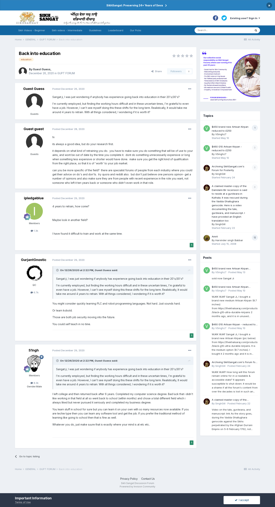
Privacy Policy (129, 478)
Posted (68, 88)
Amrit (215, 236)
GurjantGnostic (33, 260)
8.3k (36, 382)
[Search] (256, 30)
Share (157, 71)
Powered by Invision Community (137, 486)
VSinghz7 (220, 134)
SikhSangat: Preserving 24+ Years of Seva (134, 5)
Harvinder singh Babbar (229, 240)
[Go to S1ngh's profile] (34, 363)
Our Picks (135, 30)
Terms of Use (23, 502)
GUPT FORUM (66, 73)
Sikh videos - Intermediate (67, 30)
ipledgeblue (34, 198)
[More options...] (189, 89)
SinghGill (220, 173)
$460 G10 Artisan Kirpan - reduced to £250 (234, 324)
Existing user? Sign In (244, 18)
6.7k (36, 292)
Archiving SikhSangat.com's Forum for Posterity (234, 362)
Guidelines (95, 30)
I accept (243, 500)
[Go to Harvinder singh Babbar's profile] (207, 238)
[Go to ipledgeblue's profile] (34, 211)
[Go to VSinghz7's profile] (207, 128)
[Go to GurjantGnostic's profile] (34, 273)
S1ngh (34, 350)
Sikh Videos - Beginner (31, 30)
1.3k (35, 230)
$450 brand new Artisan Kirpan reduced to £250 (230, 269)
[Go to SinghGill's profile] (207, 168)
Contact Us (148, 478)
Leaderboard (115, 30)
